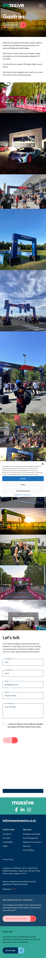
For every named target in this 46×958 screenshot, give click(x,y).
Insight (5, 846)
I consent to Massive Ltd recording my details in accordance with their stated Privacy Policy (25, 725)
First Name (8, 659)
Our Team (6, 838)
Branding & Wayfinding (31, 834)
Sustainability (8, 842)
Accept (23, 478)
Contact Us (7, 834)
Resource (26, 846)
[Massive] (13, 5)
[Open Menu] (41, 5)
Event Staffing (28, 850)
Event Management (30, 838)
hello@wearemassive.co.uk (19, 820)
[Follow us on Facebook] (16, 809)
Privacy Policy (27, 494)
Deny (23, 485)
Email (6, 681)
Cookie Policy (18, 494)
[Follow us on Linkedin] (22, 809)
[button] (43, 464)
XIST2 (14, 889)
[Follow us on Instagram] (29, 809)
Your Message (9, 703)
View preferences (23, 491)
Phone (7, 692)
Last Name (8, 670)
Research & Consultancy (32, 842)
